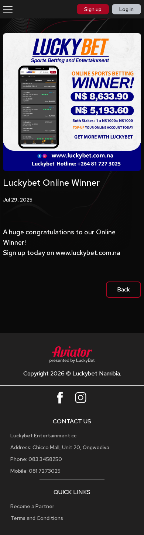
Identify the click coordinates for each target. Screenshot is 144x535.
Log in (126, 9)
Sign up (93, 9)
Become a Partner (32, 506)
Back (123, 289)
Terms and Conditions (36, 518)
